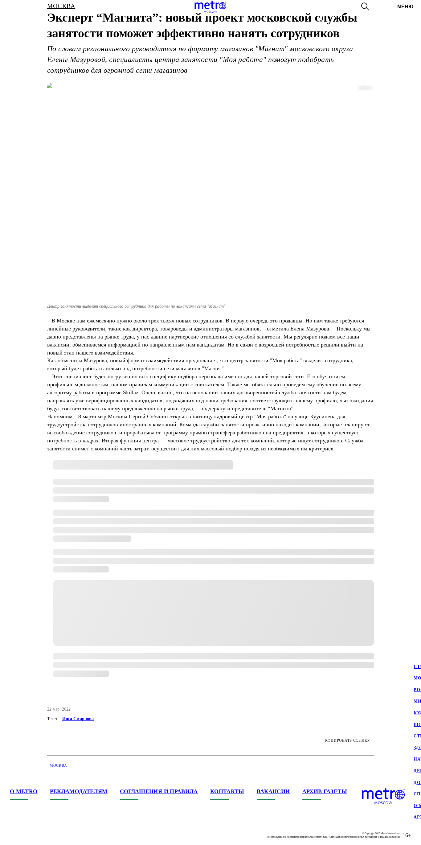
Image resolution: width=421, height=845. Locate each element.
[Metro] (210, 7)
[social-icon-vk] (15, 835)
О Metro (24, 791)
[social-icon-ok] (39, 835)
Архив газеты (324, 791)
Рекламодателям (79, 791)
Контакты (227, 791)
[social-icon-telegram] (27, 835)
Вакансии (273, 791)
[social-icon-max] (52, 835)
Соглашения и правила (159, 791)
